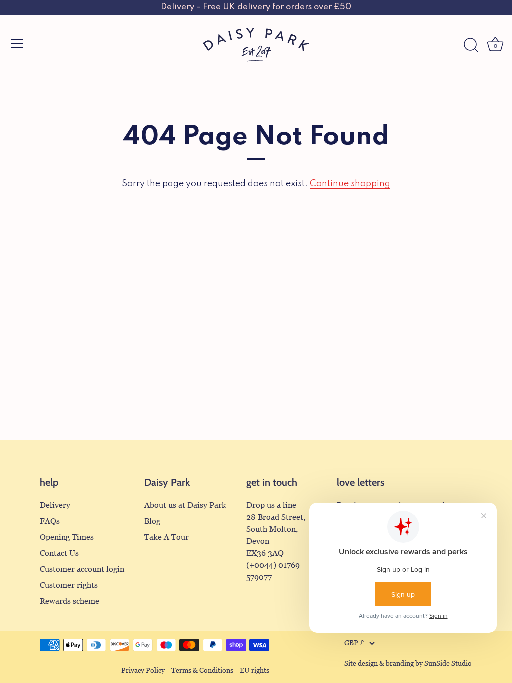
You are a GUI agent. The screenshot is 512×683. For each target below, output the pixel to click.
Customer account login (82, 569)
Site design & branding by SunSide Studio (408, 664)
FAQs (50, 521)
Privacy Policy (143, 670)
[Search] (471, 45)
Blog (152, 521)
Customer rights (69, 585)
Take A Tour (166, 537)
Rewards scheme (70, 601)
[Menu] (17, 44)
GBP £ (354, 643)
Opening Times (67, 537)
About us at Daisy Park (185, 505)
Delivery (55, 505)
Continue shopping (350, 184)
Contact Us (59, 553)
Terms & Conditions (203, 670)
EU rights (255, 670)
